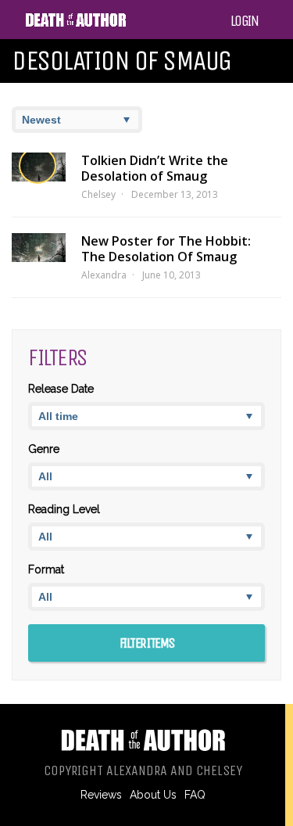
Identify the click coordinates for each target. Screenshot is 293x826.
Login (244, 21)
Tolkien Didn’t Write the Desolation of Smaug (154, 168)
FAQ (194, 794)
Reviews (101, 794)
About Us (153, 794)
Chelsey (98, 194)
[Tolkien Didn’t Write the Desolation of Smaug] (39, 167)
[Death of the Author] (75, 24)
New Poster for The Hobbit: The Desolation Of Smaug (166, 248)
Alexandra (104, 275)
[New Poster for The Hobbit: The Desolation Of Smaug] (39, 247)
